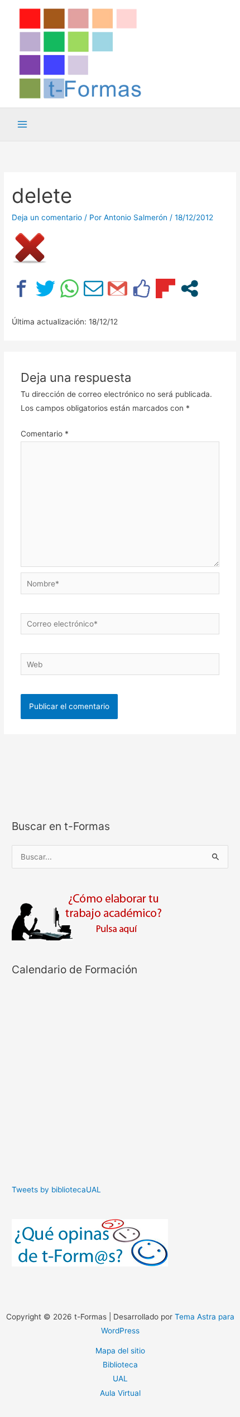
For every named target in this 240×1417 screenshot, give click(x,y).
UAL (120, 1378)
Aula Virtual (120, 1393)
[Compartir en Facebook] (21, 288)
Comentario (45, 433)
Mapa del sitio (120, 1350)
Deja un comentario (47, 217)
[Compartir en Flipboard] (165, 288)
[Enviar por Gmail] (117, 288)
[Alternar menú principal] (22, 124)
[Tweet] (45, 288)
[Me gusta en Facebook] (141, 288)
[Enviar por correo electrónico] (93, 288)
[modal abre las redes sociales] (189, 288)
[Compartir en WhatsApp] (69, 288)
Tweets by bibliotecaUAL (56, 1189)
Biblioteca (120, 1364)
